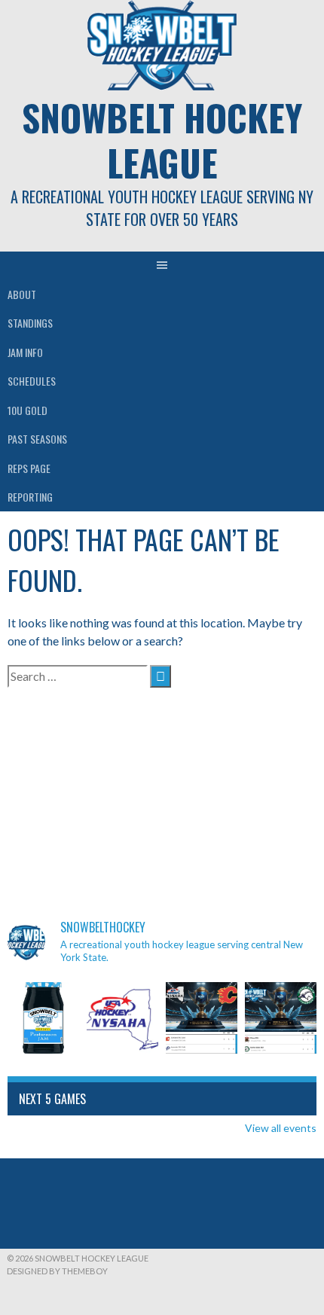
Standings (30, 323)
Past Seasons (37, 439)
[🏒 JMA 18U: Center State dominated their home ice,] (280, 1018)
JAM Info (25, 352)
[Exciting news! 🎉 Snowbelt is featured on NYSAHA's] (122, 1018)
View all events (280, 1127)
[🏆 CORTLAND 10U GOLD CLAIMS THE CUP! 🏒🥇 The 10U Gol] (201, 1018)
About (22, 294)
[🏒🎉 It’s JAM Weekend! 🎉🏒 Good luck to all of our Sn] (43, 1018)
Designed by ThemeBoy (57, 1271)
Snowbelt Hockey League (162, 139)
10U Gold (27, 410)
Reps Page (29, 468)
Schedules (32, 381)
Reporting (30, 497)
